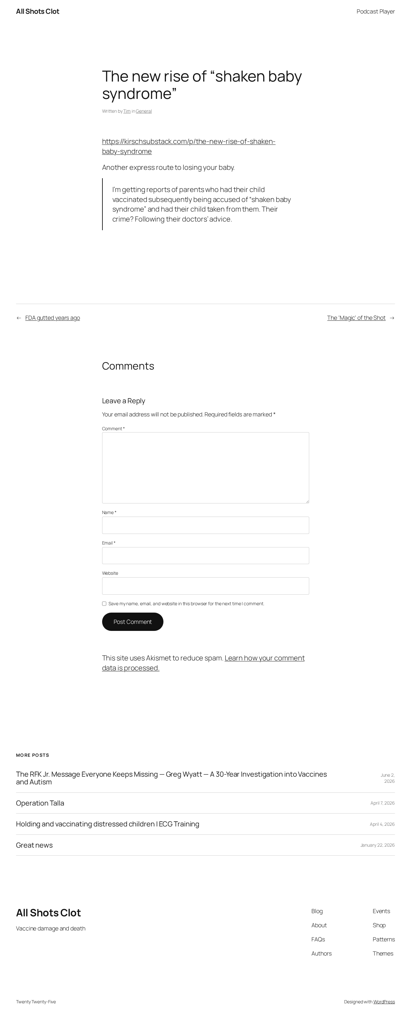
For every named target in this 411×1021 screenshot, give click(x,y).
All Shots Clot (37, 11)
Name (109, 512)
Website (110, 573)
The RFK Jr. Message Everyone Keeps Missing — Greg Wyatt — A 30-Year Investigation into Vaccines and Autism (171, 778)
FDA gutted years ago (52, 317)
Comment (113, 428)
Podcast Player (376, 11)
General (144, 111)
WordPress (384, 1002)
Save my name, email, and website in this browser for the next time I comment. (186, 603)
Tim (127, 111)
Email (109, 543)
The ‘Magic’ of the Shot (356, 317)
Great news (34, 845)
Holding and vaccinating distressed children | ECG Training (107, 824)
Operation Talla (40, 803)
